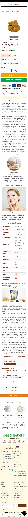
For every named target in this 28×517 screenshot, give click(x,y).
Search (2, 482)
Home (3, 11)
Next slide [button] (25, 409)
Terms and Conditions (19, 491)
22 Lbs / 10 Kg (5, 63)
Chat (20, 516)
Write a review (14, 395)
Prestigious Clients (5, 497)
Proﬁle (26, 516)
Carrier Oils (17, 457)
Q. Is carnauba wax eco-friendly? (9, 375)
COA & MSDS (17, 497)
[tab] (10, 39)
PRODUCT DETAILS (14, 97)
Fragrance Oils (17, 462)
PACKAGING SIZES (23, 97)
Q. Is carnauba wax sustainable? (9, 370)
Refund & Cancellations (19, 489)
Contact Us (3, 486)
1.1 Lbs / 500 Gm (16, 55)
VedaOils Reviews (5, 500)
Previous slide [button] (3, 409)
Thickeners (8, 11)
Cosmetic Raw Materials (19, 469)
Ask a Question (10, 363)
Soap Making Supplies (19, 471)
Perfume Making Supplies (20, 475)
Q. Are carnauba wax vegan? (8, 368)
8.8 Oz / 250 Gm (6, 55)
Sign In (2, 480)
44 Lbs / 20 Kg (14, 63)
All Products (17, 455)
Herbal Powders (18, 464)
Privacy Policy (4, 502)
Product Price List (18, 495)
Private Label (17, 500)
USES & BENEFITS (5, 97)
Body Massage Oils (18, 466)
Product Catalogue (18, 493)
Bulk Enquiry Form (18, 480)
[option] (8, 412)
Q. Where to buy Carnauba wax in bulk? (11, 377)
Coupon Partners (5, 495)
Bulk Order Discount (19, 482)
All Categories (17, 453)
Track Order (4, 491)
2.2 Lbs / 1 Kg (5, 59)
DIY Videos (3, 489)
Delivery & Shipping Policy (20, 486)
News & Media (4, 493)
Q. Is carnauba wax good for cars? (10, 373)
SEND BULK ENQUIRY (14, 80)
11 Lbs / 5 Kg (14, 59)
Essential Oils (17, 460)
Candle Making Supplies (20, 473)
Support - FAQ (17, 484)
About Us (3, 484)
